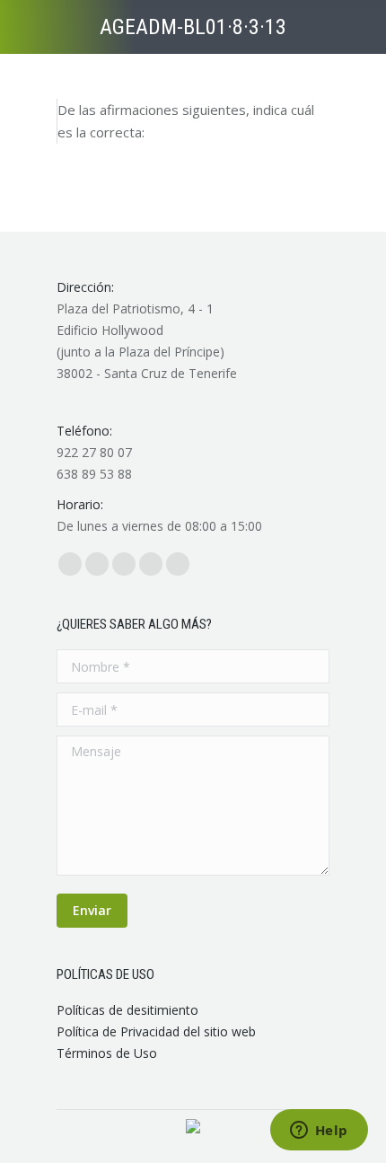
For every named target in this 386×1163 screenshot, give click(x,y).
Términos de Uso (107, 1053)
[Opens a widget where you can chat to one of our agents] (318, 1131)
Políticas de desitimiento (127, 1009)
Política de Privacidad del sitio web (156, 1031)
